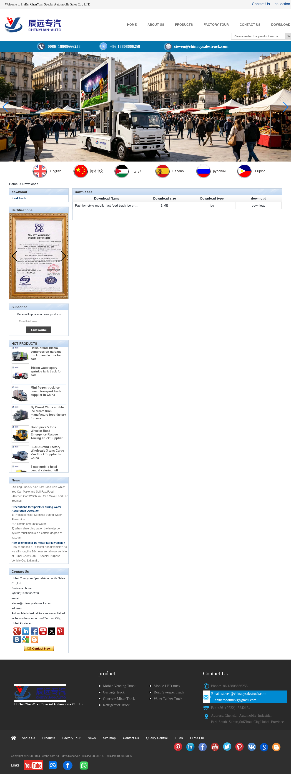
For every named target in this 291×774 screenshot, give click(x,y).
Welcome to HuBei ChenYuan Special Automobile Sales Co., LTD (47, 4)
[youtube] (33, 765)
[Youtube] (43, 631)
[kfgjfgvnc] (34, 639)
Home (13, 184)
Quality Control (157, 738)
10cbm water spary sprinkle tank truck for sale (46, 363)
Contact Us (261, 4)
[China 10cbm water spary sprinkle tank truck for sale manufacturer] (20, 366)
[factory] (145, 107)
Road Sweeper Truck (169, 692)
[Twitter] (51, 631)
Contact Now (39, 649)
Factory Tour (71, 738)
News (92, 738)
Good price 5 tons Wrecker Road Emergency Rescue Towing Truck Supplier (47, 424)
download (259, 205)
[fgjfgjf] (60, 631)
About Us (28, 738)
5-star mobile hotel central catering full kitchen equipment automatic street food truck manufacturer (45, 466)
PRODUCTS (184, 24)
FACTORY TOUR (216, 24)
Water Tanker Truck (168, 699)
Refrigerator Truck (116, 705)
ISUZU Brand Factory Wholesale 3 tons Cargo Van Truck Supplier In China (47, 444)
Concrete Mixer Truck (119, 699)
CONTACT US (250, 24)
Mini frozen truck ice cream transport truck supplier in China (46, 383)
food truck (19, 198)
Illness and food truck (25, 559)
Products (48, 738)
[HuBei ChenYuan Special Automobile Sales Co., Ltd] (33, 25)
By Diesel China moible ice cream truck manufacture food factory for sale (48, 405)
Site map (109, 738)
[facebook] (68, 765)
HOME (132, 24)
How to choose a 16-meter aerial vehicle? (38, 534)
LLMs (179, 738)
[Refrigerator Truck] (178, 746)
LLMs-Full (197, 738)
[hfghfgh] (17, 631)
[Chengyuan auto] (25, 639)
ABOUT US (156, 24)
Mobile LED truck (167, 686)
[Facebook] (34, 631)
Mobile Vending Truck (119, 686)
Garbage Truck (114, 692)
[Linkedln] (25, 631)
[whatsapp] (83, 765)
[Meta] (53, 765)
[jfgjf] (17, 639)
